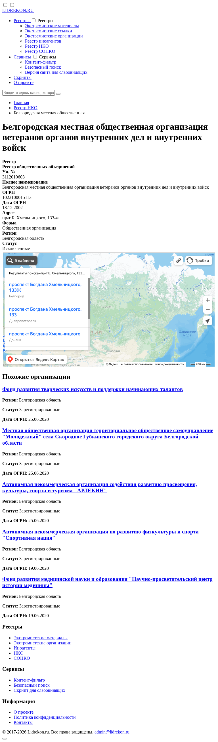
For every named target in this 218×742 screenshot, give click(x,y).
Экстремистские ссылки (48, 30)
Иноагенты (24, 648)
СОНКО (22, 658)
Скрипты (23, 77)
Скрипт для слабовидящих (39, 690)
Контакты (23, 722)
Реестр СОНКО (40, 51)
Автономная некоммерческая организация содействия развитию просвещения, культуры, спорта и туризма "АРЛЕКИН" (99, 487)
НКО (19, 653)
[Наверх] (4, 738)
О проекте (23, 82)
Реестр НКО (37, 46)
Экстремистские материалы (52, 25)
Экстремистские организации (54, 35)
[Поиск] (58, 94)
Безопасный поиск (43, 67)
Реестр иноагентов (43, 41)
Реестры (22, 20)
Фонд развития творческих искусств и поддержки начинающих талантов (92, 389)
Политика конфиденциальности (45, 717)
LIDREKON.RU (18, 10)
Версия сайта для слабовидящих (56, 72)
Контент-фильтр (40, 62)
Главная (21, 102)
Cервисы (23, 56)
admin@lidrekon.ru (112, 732)
